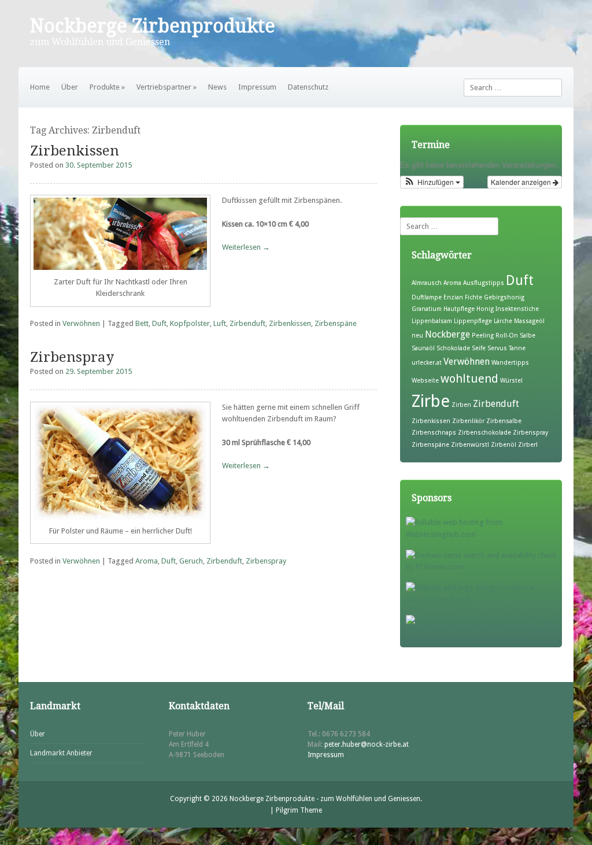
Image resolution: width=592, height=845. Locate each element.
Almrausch (427, 283)
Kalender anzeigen (522, 182)
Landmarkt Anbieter (61, 753)
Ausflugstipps (483, 283)
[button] (432, 182)
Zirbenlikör (468, 421)
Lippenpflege (473, 321)
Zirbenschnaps (434, 432)
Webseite (425, 380)
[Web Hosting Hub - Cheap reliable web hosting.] (484, 534)
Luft (219, 323)
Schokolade (453, 348)
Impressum (257, 87)
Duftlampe (427, 297)
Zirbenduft (247, 323)
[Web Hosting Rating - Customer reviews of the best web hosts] (484, 632)
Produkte (107, 87)
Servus (497, 348)
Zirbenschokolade (484, 432)
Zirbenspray (72, 357)
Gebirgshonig (504, 297)
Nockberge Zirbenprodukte (152, 26)
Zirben (461, 405)
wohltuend (469, 379)
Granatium (427, 309)
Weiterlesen (246, 247)
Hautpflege (459, 309)
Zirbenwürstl (470, 445)
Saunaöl (423, 348)
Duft (159, 323)
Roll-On (506, 335)
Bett (142, 323)
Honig (485, 309)
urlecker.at (427, 362)
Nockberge (447, 334)
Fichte (473, 297)
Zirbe (431, 401)
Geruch (191, 561)
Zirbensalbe (503, 421)
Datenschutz (308, 87)
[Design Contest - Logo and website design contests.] (484, 599)
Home (40, 87)
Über (69, 87)
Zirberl (528, 445)
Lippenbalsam (432, 321)
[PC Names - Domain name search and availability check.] (484, 566)
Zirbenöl (503, 445)
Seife (479, 348)
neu (417, 335)
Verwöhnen (81, 323)
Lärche (503, 321)
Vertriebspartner (166, 87)
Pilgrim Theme (299, 810)
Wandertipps (510, 362)
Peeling (483, 335)
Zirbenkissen (74, 151)
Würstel (511, 380)
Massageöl (529, 321)
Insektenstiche (517, 309)
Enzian (453, 297)
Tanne (517, 348)
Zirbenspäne (335, 323)
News (217, 87)
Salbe (527, 335)
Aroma (146, 561)
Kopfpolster (190, 323)
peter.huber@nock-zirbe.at (366, 744)
